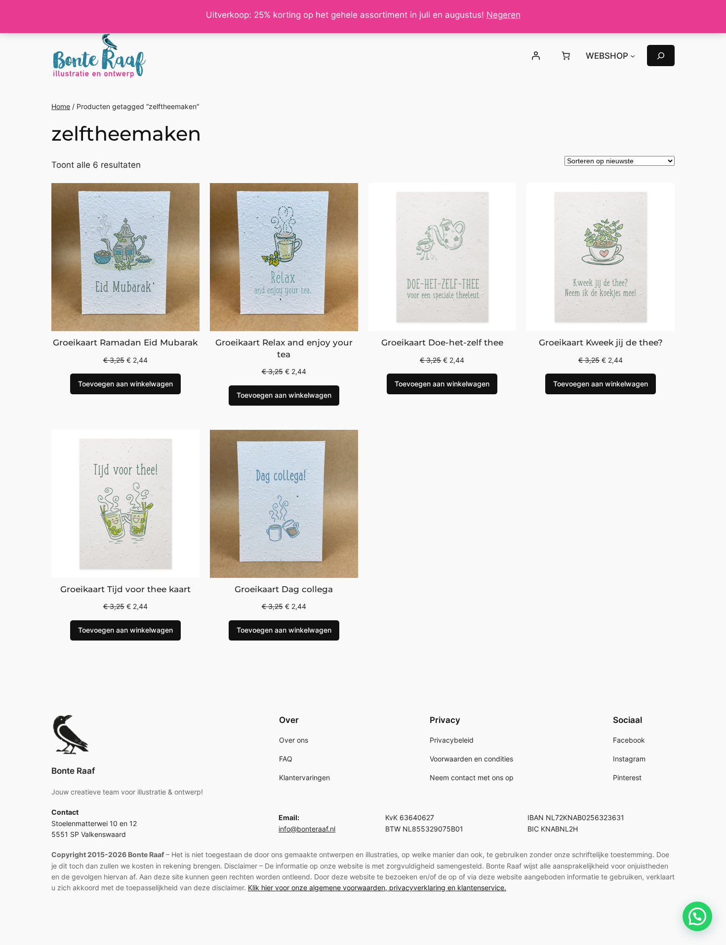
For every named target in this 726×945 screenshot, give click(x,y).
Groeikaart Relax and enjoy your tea (284, 348)
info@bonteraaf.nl (307, 829)
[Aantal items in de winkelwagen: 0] (566, 55)
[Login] (535, 55)
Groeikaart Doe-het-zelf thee (442, 342)
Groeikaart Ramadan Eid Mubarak (125, 342)
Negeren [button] (503, 15)
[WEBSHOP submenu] (632, 55)
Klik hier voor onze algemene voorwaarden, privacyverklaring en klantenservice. (377, 887)
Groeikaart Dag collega (284, 589)
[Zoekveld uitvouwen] (661, 55)
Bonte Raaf (73, 771)
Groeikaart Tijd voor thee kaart (125, 589)
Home (60, 106)
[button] (697, 916)
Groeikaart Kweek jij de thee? (601, 342)
